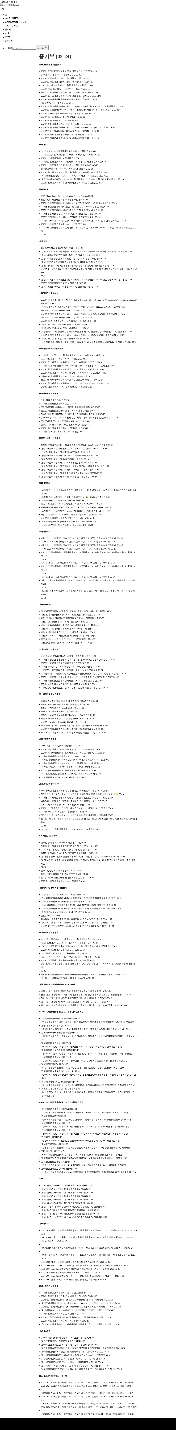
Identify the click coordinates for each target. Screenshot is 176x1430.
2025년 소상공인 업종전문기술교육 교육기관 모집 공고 (66, 960)
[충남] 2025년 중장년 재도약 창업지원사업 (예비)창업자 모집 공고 (71, 258)
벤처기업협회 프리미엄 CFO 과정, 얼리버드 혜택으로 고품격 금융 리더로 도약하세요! (80, 538)
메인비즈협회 (45, 1331)
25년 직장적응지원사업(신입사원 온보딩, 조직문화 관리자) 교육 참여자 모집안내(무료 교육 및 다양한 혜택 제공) (88, 554)
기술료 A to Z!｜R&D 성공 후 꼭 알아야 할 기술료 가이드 (67, 701)
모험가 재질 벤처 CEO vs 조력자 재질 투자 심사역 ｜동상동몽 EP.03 (71, 514)
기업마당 (43, 241)
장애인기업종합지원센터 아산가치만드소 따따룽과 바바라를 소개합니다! (74, 815)
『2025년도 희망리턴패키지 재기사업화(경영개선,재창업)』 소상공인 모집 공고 (77, 1324)
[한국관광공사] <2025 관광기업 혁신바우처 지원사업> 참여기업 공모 (72, 1352)
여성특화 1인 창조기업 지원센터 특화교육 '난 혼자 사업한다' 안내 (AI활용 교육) (77, 922)
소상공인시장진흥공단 (48, 649)
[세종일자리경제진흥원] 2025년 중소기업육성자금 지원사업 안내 (70, 1359)
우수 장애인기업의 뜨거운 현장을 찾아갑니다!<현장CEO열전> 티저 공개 (74, 791)
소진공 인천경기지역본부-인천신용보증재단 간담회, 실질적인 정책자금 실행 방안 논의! (81, 974)
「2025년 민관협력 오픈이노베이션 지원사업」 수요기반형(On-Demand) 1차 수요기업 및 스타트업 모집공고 (88, 229)
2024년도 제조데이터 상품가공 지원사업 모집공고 (63, 134)
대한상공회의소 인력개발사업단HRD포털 (57, 984)
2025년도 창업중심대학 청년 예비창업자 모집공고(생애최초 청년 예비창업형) (76, 203)
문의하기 (9, 29)
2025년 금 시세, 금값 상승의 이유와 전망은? (61, 722)
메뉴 (2, 9)
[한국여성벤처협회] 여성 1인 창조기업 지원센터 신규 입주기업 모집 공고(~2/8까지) (78, 908)
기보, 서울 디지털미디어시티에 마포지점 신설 (62, 622)
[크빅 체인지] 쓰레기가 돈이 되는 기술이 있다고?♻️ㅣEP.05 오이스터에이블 (75, 497)
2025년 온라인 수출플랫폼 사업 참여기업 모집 (62, 428)
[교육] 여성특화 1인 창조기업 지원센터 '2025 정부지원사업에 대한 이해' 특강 (76, 905)
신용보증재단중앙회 (47, 739)
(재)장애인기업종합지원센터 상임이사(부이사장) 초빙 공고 (68, 829)
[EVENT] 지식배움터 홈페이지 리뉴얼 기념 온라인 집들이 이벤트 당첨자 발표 (76, 946)
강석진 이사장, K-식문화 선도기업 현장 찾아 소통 (63, 425)
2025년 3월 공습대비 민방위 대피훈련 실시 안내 (62, 812)
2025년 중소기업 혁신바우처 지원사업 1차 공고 (62, 1321)
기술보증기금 (45, 604)
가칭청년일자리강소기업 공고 (54, 103)
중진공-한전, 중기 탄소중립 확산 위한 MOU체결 (63, 421)
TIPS (41, 1179)
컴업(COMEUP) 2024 (50, 915)
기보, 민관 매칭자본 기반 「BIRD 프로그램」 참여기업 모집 (68, 615)
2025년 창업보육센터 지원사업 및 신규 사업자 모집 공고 (66, 71)
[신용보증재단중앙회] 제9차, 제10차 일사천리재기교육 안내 (68, 774)
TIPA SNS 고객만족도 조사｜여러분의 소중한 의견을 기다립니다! (70, 732)
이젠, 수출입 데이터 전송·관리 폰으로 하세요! (61, 874)
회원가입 (9, 40)
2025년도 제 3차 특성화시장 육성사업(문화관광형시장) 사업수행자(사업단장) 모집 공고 (80, 673)
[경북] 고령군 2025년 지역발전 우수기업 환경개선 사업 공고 (68, 286)
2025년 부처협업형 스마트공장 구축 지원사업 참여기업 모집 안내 (70, 729)
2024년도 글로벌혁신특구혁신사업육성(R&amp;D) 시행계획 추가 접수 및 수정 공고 (78, 110)
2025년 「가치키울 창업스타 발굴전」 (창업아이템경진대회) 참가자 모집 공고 (76, 798)
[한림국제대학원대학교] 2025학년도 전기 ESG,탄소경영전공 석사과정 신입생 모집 (78, 1303)
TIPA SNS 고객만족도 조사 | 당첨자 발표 (59, 711)
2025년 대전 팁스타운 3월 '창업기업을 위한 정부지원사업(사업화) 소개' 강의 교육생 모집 (81, 221)
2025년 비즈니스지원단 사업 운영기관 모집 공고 (63, 89)
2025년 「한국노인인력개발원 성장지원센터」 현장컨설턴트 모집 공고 (73, 1317)
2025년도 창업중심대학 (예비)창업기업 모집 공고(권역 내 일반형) (70, 210)
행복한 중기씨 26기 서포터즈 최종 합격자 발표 (62, 842)
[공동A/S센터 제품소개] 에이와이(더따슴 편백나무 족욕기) (67, 462)
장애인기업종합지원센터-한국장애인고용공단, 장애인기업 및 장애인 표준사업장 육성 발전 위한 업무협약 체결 (89, 820)
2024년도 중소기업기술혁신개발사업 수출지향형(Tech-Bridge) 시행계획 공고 (75, 127)
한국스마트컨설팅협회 (48, 1286)
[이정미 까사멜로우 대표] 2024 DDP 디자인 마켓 (63, 912)
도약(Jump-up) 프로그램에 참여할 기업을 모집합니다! (65, 878)
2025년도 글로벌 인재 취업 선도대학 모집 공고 (62, 78)
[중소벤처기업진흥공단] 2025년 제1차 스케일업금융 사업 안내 (69, 1362)
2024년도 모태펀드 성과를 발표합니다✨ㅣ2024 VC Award (67, 518)
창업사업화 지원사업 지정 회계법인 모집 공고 (62, 199)
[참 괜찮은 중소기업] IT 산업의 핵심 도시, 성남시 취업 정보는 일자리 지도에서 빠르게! (80, 856)
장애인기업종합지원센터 (49, 784)
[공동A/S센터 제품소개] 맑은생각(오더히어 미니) (63, 452)
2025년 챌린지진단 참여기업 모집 (56, 404)
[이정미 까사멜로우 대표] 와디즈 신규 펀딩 (60, 894)
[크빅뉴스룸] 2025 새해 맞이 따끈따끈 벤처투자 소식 (65, 500)
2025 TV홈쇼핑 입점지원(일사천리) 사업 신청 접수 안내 (66, 849)
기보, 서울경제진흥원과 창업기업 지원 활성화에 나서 (65, 632)
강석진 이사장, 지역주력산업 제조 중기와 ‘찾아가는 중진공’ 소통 (70, 414)
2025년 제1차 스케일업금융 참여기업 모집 (60, 432)
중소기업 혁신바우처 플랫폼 (51, 348)
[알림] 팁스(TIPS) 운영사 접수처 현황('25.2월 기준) (64, 1185)
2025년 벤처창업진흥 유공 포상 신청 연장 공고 (62, 283)
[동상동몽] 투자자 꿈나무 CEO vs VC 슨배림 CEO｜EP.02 (67, 525)
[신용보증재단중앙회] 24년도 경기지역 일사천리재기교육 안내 (69, 763)
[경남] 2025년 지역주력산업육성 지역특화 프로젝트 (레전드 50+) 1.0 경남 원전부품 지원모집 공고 (85, 251)
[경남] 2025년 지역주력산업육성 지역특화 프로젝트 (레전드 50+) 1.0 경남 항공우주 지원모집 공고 (85, 280)
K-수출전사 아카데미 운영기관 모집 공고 (59, 75)
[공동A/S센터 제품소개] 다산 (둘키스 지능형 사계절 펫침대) (68, 455)
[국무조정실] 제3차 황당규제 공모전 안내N (60, 1341)
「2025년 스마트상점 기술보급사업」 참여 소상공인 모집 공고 (69, 670)
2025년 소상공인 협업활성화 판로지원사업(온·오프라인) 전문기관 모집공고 (75, 660)
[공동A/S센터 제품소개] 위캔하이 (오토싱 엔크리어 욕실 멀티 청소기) (72, 466)
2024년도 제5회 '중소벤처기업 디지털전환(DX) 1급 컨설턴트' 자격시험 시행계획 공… (79, 1307)
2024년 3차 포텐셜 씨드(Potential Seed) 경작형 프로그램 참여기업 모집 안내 (74, 926)
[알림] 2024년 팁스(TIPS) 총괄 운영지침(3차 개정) (63, 1196)
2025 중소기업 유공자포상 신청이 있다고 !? (60, 881)
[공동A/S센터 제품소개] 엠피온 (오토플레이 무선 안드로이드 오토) (71, 448)
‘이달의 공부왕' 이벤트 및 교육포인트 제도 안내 (62, 953)
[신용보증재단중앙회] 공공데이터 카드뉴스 (60, 756)
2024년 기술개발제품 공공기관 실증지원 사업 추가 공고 (66, 99)
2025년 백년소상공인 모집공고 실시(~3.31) (60, 950)
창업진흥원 (44, 189)
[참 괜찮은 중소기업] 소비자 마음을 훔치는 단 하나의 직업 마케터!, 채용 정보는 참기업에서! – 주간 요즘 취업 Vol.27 (88, 862)
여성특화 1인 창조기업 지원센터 (53, 888)
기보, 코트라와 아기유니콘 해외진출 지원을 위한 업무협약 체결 (70, 618)
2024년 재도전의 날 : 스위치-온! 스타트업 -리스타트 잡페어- (68, 749)
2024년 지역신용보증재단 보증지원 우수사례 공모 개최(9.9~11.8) (70, 753)
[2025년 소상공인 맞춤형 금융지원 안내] (59, 746)
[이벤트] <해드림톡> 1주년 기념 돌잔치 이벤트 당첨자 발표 (68, 767)
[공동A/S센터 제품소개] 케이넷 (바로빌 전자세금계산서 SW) (68, 477)
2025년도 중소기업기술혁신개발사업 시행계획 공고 (64, 82)
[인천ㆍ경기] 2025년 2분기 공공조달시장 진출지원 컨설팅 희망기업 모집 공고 (76, 265)
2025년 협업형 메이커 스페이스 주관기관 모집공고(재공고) (67, 217)
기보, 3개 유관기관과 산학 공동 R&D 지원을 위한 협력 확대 (68, 625)
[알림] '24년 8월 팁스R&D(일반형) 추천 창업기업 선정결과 (67, 1210)
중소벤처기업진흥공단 (48, 393)
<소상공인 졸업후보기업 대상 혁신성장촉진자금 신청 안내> (68, 939)
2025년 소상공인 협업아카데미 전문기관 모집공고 (63, 663)
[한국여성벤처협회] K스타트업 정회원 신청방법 (63, 901)
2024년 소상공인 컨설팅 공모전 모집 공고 (60, 1314)
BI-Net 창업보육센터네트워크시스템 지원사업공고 (61, 1102)
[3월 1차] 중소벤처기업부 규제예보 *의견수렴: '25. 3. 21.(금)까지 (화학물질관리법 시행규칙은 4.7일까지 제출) (88, 582)
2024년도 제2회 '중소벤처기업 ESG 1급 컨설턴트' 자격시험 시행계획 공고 (74, 1300)
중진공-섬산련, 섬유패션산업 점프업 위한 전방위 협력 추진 (68, 407)
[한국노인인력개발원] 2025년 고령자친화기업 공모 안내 (66, 1344)
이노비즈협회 (45, 1224)
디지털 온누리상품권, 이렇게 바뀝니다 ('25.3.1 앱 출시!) (66, 978)
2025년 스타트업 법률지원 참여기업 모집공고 (61, 224)
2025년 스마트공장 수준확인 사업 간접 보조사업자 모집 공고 (68, 96)
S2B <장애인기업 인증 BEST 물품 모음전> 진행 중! (64, 805)
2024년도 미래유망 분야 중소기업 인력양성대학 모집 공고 (67, 138)
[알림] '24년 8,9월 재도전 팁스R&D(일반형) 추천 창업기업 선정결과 (71, 1217)
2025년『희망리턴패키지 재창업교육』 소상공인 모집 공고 (68, 666)
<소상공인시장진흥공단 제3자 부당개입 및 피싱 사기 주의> (68, 957)
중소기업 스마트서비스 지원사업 (53, 1376)
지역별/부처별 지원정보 (16, 21)
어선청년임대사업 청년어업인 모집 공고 (59, 248)
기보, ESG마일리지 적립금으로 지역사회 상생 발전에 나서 (67, 636)
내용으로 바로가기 (8, 2)
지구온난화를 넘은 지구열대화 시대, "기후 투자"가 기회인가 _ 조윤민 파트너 (76, 507)
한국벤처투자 (45, 483)
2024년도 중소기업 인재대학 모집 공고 (58, 120)
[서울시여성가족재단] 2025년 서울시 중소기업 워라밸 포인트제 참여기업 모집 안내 (78, 1369)
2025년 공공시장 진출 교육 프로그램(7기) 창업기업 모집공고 (68, 214)
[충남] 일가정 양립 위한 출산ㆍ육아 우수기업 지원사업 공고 (68, 255)
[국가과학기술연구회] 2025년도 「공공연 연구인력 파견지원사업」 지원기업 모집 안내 (80, 1348)
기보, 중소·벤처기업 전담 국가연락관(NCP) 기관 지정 (65, 643)
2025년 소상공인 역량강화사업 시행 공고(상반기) (63, 1293)
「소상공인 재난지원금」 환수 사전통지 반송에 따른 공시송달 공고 (71, 688)
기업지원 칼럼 (11, 25)
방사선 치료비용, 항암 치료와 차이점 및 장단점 (62, 704)
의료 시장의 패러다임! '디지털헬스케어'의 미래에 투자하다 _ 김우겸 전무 (74, 504)
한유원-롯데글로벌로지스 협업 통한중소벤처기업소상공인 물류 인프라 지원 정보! (78, 445)
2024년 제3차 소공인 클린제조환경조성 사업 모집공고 (65, 113)
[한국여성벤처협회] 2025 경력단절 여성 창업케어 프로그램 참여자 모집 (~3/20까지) (78, 898)
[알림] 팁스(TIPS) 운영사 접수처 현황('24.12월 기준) (64, 1203)
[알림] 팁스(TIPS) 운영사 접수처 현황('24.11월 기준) (64, 1199)
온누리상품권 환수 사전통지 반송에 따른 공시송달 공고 (66, 684)
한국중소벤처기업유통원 (49, 438)
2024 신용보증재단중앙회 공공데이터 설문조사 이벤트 (65, 770)
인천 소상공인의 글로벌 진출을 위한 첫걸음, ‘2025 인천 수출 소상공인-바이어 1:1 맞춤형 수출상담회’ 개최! (88, 965)
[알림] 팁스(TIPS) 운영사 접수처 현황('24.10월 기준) (64, 1192)
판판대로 (43, 144)
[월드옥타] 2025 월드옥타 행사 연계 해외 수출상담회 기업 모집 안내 (72, 1366)
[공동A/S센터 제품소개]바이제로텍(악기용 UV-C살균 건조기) (69, 473)
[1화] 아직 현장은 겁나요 (52, 400)
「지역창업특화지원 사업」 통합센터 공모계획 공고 (64, 85)
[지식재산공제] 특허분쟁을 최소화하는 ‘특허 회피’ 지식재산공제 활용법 (73, 611)
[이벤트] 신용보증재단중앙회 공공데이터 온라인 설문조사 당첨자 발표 (73, 760)
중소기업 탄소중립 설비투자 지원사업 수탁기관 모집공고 (67, 92)
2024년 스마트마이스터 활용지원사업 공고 (60, 117)
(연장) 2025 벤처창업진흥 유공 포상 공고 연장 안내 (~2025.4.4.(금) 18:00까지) (75, 542)
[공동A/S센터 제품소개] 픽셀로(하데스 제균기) (62, 459)
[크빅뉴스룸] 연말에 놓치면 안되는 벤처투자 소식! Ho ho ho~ (68, 521)
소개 (7, 33)
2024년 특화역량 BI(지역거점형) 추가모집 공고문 (63, 124)
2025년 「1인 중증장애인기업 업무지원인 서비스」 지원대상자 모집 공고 (74, 808)
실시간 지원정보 (12, 18)
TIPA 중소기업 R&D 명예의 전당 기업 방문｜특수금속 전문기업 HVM (72, 725)
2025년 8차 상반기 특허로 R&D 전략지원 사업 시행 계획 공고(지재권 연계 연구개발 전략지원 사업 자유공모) (89, 271)
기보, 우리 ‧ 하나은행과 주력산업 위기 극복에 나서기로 (66, 629)
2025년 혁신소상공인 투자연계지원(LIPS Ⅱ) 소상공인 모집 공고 (70, 681)
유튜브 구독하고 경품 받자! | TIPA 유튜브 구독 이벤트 (65, 715)
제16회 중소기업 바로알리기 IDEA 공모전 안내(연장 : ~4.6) (67, 846)
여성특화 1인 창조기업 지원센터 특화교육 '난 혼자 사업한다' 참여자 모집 (74, 919)
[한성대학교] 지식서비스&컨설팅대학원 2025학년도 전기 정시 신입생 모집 (75, 1310)
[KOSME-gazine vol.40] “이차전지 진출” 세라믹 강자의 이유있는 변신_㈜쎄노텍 (76, 418)
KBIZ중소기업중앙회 (48, 836)
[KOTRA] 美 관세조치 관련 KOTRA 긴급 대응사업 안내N (67, 1338)
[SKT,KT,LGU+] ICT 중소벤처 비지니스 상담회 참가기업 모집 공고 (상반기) (75, 563)
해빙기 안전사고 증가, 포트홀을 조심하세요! (61, 708)
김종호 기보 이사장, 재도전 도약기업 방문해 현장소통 (65, 639)
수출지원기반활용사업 (48, 293)
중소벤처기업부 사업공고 (50, 65)
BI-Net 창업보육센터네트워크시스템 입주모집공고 (61, 1012)
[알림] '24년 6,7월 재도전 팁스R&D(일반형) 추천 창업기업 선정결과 (71, 1206)
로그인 (8, 37)
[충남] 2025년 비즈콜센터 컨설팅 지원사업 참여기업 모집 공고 (69, 262)
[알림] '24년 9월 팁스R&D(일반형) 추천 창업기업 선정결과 (67, 1213)
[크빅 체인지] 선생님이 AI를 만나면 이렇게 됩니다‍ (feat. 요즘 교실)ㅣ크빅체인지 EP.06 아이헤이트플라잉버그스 (88, 491)
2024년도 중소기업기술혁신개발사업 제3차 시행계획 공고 (67, 131)
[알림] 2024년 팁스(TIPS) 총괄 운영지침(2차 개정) (63, 1189)
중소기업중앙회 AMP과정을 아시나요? (58, 870)
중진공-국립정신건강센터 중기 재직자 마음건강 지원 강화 (67, 411)
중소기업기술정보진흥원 (49, 694)
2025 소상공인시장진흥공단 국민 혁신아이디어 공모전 (65, 656)
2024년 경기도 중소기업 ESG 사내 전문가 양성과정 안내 (66, 1296)
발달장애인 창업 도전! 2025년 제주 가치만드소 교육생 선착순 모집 (71, 801)
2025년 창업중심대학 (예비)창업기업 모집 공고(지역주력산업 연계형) (72, 207)
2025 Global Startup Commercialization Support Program (64, 196)
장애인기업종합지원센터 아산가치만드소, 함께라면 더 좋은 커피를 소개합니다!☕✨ (79, 794)
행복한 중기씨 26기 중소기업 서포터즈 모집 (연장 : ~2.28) (67, 853)
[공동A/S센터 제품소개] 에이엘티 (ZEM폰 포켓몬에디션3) (67, 469)
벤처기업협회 (45, 531)
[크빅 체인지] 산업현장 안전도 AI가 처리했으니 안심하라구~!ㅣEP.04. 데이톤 (76, 511)
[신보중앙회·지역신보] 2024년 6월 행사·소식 (61, 777)
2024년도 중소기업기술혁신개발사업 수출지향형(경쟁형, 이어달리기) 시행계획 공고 (79, 106)
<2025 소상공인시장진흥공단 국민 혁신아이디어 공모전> (67, 943)
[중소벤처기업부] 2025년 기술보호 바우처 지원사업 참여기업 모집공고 (73, 1355)
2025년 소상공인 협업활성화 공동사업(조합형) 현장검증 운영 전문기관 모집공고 (77, 677)
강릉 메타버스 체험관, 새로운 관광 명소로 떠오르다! (65, 718)
